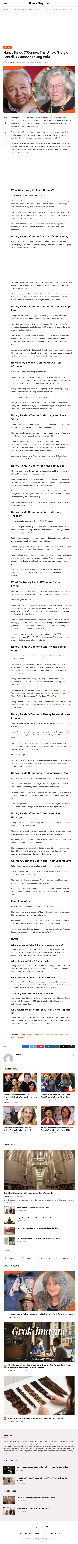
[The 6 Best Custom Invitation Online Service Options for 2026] (9, 1241)
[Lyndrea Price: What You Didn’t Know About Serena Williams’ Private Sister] (58, 1082)
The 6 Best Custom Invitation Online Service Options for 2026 (38, 1238)
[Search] (72, 3)
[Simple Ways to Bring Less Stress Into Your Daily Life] (9, 1220)
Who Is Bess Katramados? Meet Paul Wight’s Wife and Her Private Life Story (18, 1129)
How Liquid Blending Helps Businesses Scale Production (29, 1193)
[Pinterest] (5, 133)
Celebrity (7, 47)
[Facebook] (5, 123)
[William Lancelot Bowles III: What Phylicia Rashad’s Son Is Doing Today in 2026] (58, 1115)
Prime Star (13, 1371)
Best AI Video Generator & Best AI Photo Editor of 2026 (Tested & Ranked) (42, 1467)
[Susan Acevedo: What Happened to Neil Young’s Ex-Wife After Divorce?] (39, 1291)
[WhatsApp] (5, 138)
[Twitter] (5, 128)
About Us (29, 1533)
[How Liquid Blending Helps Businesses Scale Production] (39, 1170)
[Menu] (5, 3)
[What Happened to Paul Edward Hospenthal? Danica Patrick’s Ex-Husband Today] (20, 1082)
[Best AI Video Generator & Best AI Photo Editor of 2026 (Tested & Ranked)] (9, 1470)
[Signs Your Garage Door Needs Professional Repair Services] (9, 1231)
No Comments (33, 62)
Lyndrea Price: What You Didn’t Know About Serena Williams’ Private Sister (55, 1096)
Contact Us (55, 1533)
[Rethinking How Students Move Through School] (9, 1210)
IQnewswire (9, 1196)
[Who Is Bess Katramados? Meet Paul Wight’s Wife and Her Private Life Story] (20, 1115)
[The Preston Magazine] (39, 3)
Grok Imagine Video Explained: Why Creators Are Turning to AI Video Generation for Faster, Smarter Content (40, 1366)
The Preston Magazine (35, 1539)
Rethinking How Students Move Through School (33, 1208)
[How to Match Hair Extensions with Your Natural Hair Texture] (39, 1395)
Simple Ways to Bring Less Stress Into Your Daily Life (35, 1218)
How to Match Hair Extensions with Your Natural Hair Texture (35, 1418)
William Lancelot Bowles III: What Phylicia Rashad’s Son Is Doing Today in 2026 (57, 1129)
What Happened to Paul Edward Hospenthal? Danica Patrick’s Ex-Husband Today (20, 1097)
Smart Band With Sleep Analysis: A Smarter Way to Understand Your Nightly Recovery (43, 1479)
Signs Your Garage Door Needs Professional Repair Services (37, 1228)
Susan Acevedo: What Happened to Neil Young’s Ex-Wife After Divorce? (41, 1314)
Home (20, 1533)
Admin (12, 62)
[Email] (5, 144)
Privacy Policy (41, 1533)
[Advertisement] (39, 28)
